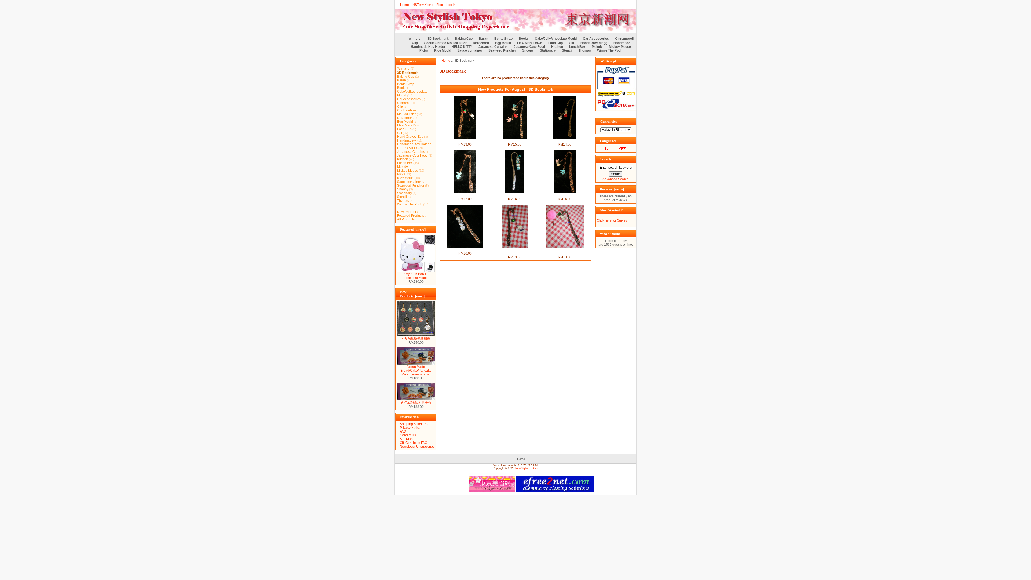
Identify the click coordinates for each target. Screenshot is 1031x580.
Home (404, 5)
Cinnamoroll (624, 39)
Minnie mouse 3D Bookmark (564, 195)
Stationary (548, 50)
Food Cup (555, 43)
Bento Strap (503, 39)
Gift (571, 43)
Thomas (585, 50)
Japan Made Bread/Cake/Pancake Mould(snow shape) (415, 370)
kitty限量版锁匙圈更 (416, 338)
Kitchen (557, 47)
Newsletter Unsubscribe (417, 446)
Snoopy (528, 50)
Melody (597, 47)
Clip (415, 43)
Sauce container (469, 50)
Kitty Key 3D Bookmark (465, 141)
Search (605, 159)
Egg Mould (503, 43)
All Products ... (407, 219)
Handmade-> (406, 140)
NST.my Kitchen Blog (427, 5)
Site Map (406, 439)
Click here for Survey (612, 220)
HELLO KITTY (462, 47)
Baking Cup (464, 39)
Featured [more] (413, 229)
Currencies (608, 121)
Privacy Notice (410, 428)
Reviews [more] (612, 189)
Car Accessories (596, 39)
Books (524, 39)
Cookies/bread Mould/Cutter (445, 43)
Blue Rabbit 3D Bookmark (465, 195)
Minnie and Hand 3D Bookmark (514, 141)
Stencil (567, 50)
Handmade (621, 43)
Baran (483, 39)
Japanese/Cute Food (529, 47)
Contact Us (408, 435)
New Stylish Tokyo (526, 468)
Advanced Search (615, 179)
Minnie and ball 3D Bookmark (564, 141)
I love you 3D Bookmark (514, 195)
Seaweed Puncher (502, 50)
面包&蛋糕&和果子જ (416, 402)
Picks (423, 50)
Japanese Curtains (492, 47)
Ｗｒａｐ (414, 39)
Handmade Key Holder (428, 47)
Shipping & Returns (414, 424)
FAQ (403, 431)
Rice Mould (442, 50)
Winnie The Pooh (609, 50)
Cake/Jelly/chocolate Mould (556, 39)
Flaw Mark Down (529, 43)
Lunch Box (577, 47)
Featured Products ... (412, 216)
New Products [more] (412, 294)
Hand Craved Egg (593, 43)
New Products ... (409, 212)
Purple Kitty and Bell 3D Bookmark (515, 251)
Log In (451, 5)
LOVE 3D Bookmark (465, 250)
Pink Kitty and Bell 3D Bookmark (564, 251)
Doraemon (481, 43)
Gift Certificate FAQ (413, 443)
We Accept (608, 61)
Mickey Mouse (620, 47)
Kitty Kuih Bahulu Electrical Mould (416, 276)
